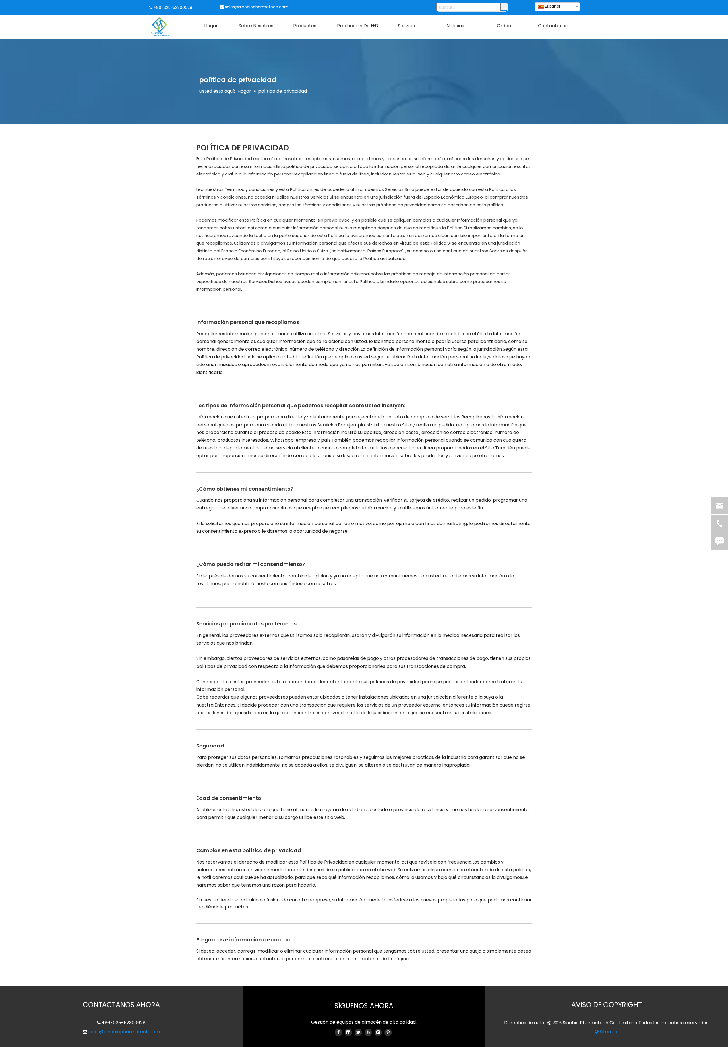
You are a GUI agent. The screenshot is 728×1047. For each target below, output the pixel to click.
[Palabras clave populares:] (504, 6)
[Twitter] (358, 1032)
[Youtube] (368, 1032)
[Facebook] (338, 1032)
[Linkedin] (348, 1032)
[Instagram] (378, 1032)
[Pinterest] (388, 1032)
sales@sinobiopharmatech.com (256, 7)
